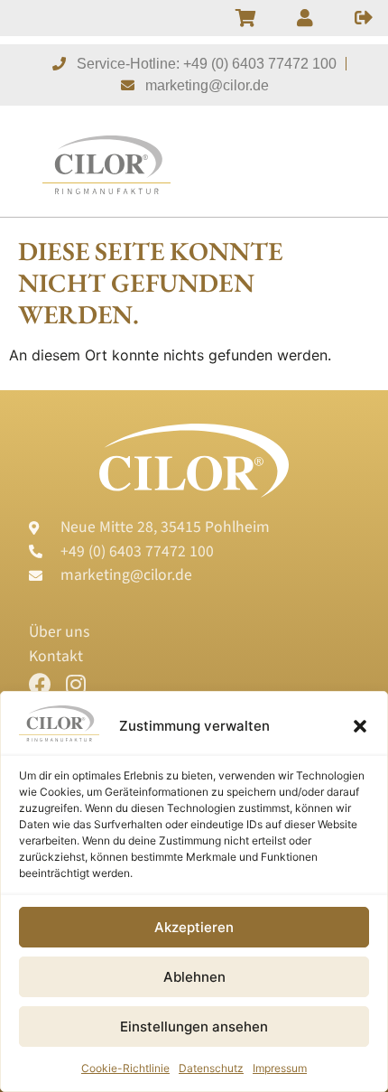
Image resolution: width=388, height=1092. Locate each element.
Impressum (280, 1068)
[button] (360, 726)
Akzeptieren (194, 927)
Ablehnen (194, 976)
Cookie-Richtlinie (125, 1068)
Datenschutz (211, 1068)
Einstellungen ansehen (194, 1026)
